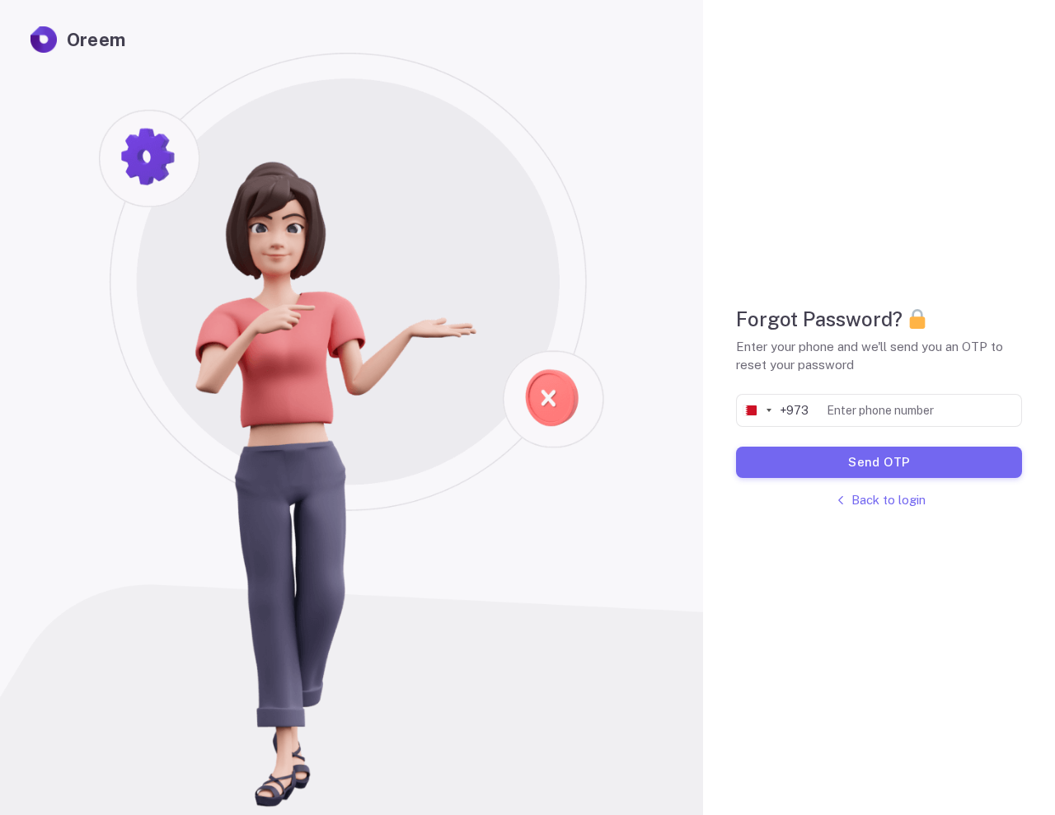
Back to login (888, 500)
